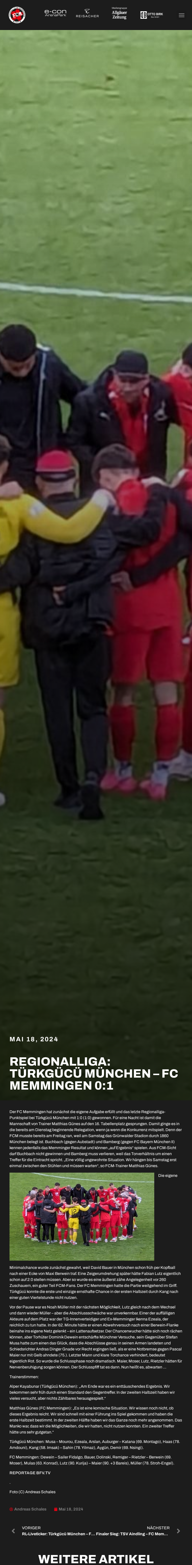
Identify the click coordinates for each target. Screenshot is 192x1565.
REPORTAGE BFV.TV (30, 1473)
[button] (181, 15)
